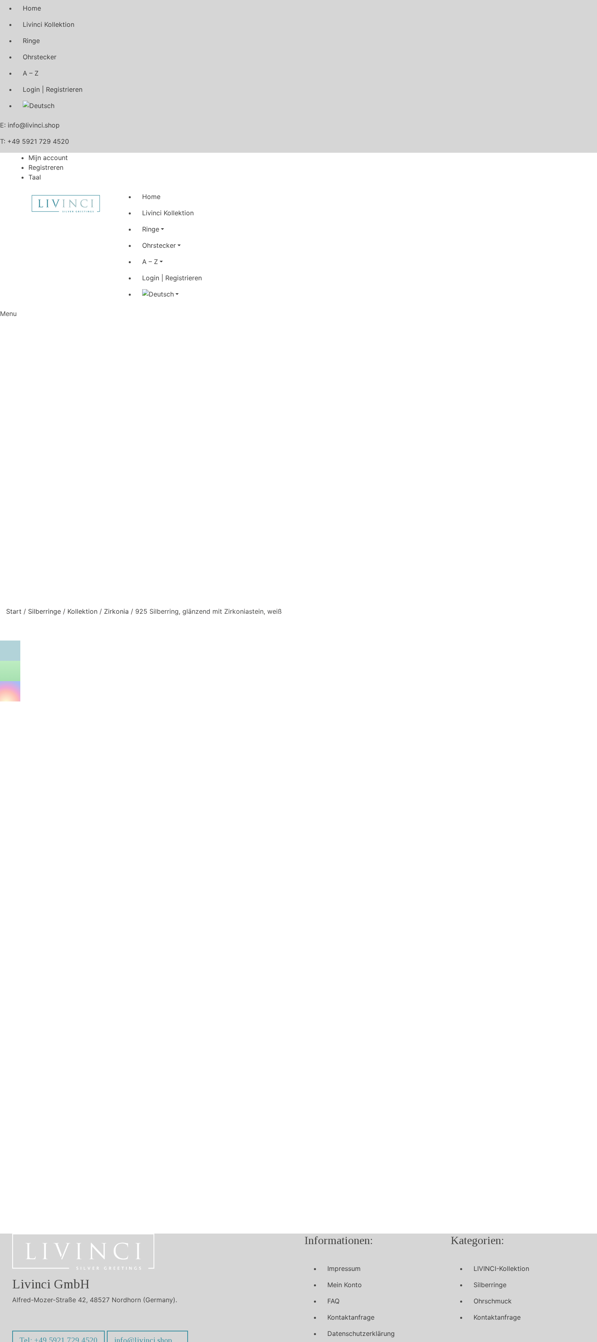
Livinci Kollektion (48, 24)
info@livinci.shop (34, 125)
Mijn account (48, 158)
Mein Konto (344, 1285)
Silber (387, 725)
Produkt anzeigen (120, 1100)
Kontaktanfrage (350, 1317)
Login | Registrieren (52, 89)
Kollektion (82, 611)
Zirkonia (116, 611)
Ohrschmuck (493, 1301)
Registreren (45, 167)
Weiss (405, 725)
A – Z (31, 73)
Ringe (31, 41)
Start (14, 611)
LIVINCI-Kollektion (501, 1268)
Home (32, 8)
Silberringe (44, 611)
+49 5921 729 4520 (38, 141)
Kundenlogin (439, 692)
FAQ (333, 1301)
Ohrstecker (39, 57)
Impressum (344, 1268)
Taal (34, 177)
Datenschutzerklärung (361, 1333)
